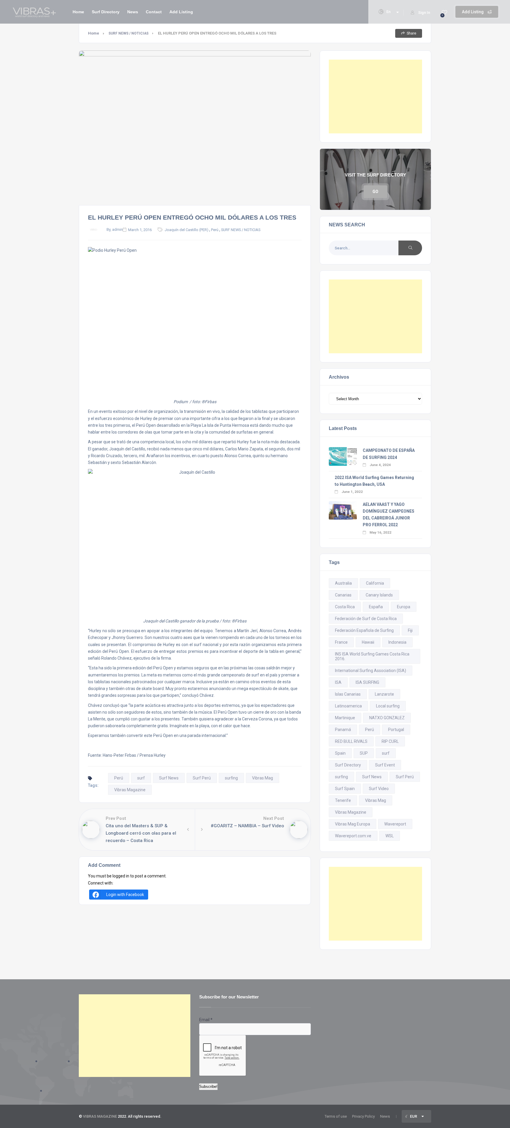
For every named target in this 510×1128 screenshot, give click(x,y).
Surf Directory (106, 11)
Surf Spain (345, 788)
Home (78, 11)
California (375, 583)
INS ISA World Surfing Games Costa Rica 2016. (372, 656)
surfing (231, 778)
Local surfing (388, 706)
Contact (154, 11)
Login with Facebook (125, 894)
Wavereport (395, 824)
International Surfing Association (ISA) (370, 670)
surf (141, 778)
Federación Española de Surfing (364, 630)
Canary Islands (379, 595)
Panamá (343, 729)
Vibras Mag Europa (352, 824)
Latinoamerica (348, 706)
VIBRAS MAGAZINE (100, 1116)
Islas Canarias (348, 694)
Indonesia (397, 642)
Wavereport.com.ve (353, 835)
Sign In (424, 12)
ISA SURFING (367, 682)
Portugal (396, 729)
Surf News (169, 778)
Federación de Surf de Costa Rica (366, 618)
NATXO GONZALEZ (387, 717)
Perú (214, 230)
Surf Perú (202, 778)
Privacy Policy (363, 1116)
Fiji (410, 630)
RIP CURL (390, 741)
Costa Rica (345, 606)
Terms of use (336, 1116)
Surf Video (379, 788)
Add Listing (473, 11)
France (341, 642)
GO (375, 191)
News (132, 11)
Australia (343, 583)
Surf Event (385, 765)
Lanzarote (384, 694)
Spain (340, 753)
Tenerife (343, 800)
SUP (364, 753)
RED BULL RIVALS (351, 741)
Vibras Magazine (130, 789)
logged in (120, 876)
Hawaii (368, 642)
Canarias (343, 595)
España (376, 606)
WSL (389, 835)
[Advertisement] (375, 96)
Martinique (345, 717)
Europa (403, 606)
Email (205, 1019)
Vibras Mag (262, 778)
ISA (338, 682)
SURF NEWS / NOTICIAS (128, 33)
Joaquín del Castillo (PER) (186, 230)
